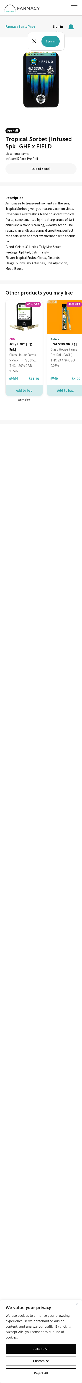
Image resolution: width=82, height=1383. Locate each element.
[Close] (77, 1304)
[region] (41, 1341)
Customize (41, 1361)
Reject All (41, 1373)
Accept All (41, 1348)
